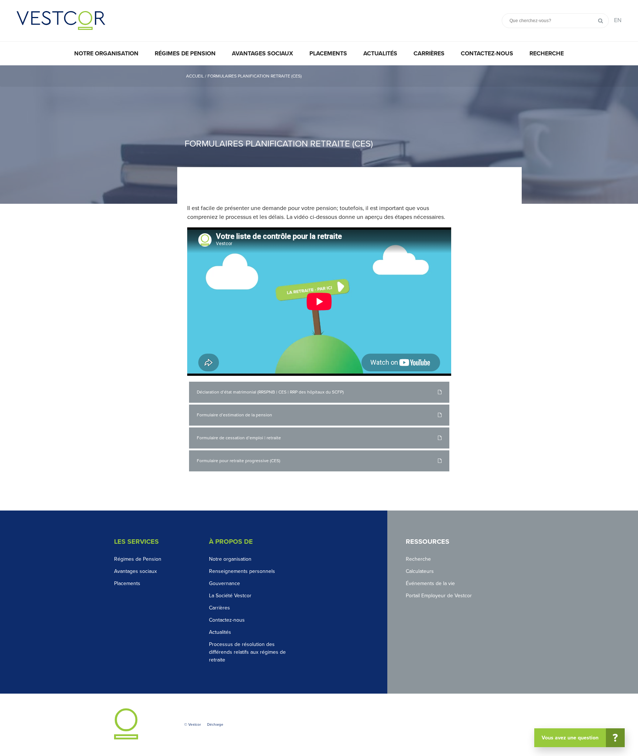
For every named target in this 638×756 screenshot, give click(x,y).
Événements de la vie (430, 583)
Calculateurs (420, 571)
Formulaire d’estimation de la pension (234, 414)
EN (617, 20)
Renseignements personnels (242, 571)
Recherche (546, 53)
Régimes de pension (185, 53)
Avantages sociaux (262, 53)
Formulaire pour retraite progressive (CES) (238, 460)
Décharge (215, 724)
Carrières (429, 53)
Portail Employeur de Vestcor (439, 595)
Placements (328, 53)
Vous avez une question (580, 738)
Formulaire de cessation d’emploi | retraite (239, 437)
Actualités (380, 53)
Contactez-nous (487, 53)
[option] (319, 134)
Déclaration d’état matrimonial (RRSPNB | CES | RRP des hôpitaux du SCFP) (270, 392)
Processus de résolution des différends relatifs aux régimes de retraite (247, 652)
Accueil (195, 76)
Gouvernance (224, 583)
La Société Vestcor (230, 595)
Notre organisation (106, 53)
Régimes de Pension (137, 559)
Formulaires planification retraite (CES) (254, 76)
